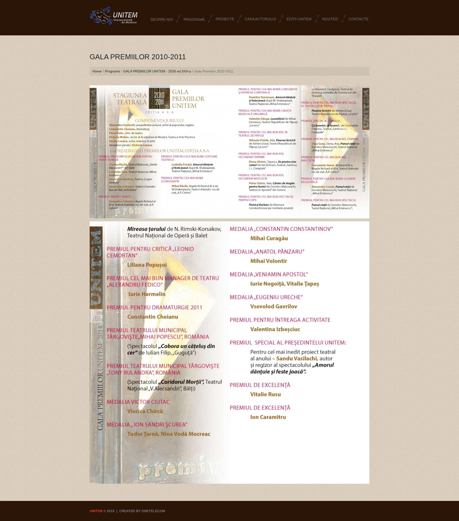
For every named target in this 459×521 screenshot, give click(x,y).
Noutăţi (330, 19)
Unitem (96, 511)
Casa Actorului (260, 19)
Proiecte (225, 19)
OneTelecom (153, 511)
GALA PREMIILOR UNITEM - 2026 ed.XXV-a (157, 71)
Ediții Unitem (299, 19)
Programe (112, 71)
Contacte (358, 19)
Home (97, 71)
